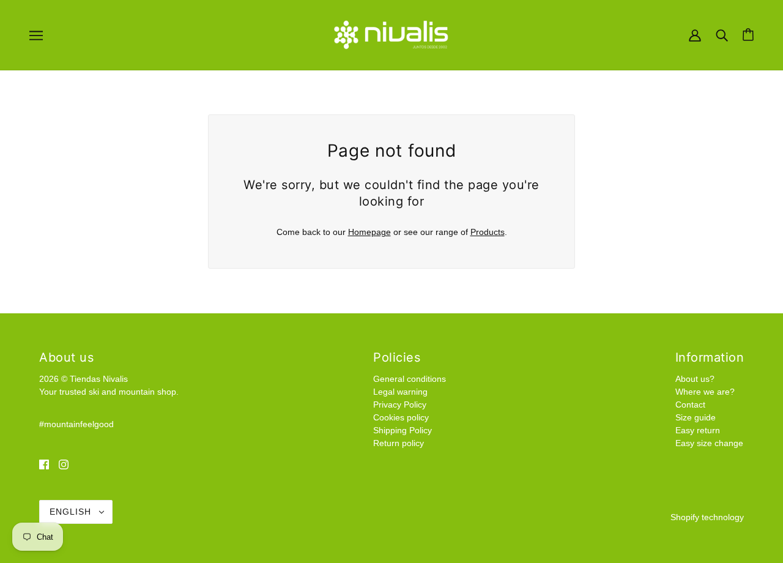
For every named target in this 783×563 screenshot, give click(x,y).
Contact (690, 404)
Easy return (697, 430)
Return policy (398, 443)
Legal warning (400, 392)
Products (487, 232)
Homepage (369, 232)
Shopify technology (707, 517)
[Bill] (695, 34)
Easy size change (709, 443)
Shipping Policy (402, 430)
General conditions (409, 379)
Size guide (695, 417)
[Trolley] (748, 34)
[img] (44, 464)
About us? (694, 379)
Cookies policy (401, 417)
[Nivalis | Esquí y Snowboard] (391, 34)
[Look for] (722, 34)
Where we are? (705, 392)
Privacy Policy (399, 404)
